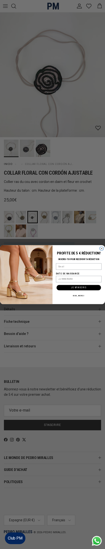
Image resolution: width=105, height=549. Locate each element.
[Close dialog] (102, 248)
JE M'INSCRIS (78, 287)
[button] (96, 530)
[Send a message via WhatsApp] (97, 541)
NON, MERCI (78, 296)
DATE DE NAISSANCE (67, 273)
